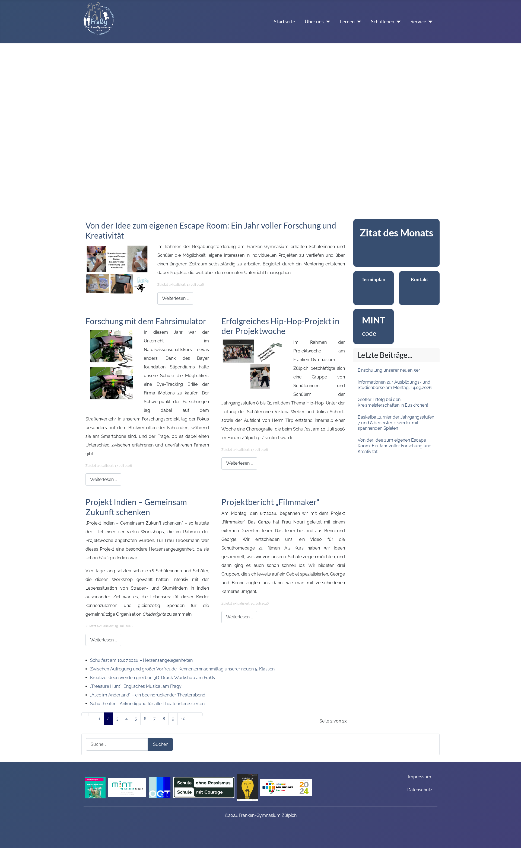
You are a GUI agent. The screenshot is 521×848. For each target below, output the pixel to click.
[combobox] (117, 744)
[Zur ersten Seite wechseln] (84, 714)
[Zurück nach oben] (514, 841)
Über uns (314, 21)
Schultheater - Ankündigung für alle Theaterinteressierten (147, 703)
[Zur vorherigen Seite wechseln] (91, 714)
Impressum (419, 776)
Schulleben (382, 21)
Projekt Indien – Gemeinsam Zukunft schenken (136, 506)
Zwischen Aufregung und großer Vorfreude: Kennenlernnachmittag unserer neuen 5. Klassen (183, 669)
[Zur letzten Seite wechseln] (199, 714)
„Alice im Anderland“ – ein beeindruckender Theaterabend (148, 695)
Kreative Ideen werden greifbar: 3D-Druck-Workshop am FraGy (152, 677)
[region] (396, 243)
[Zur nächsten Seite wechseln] (192, 714)
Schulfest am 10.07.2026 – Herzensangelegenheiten (141, 660)
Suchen (160, 744)
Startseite (284, 21)
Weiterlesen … (175, 298)
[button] (8, 124)
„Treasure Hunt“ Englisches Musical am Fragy (136, 686)
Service (418, 21)
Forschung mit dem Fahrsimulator (146, 321)
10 (183, 718)
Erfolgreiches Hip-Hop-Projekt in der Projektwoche (280, 326)
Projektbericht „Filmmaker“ (270, 502)
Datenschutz (419, 789)
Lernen (347, 21)
